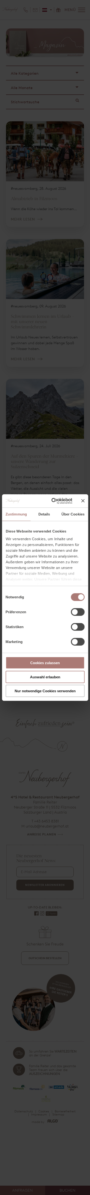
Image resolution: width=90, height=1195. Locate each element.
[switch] (77, 612)
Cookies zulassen (45, 663)
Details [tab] (44, 514)
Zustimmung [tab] (16, 514)
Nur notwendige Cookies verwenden (45, 691)
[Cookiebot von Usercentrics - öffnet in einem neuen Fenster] (53, 501)
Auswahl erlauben (45, 677)
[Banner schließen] (82, 501)
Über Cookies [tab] (72, 514)
